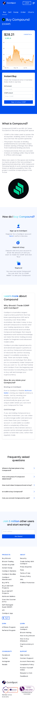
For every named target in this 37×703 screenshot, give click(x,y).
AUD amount (8, 86)
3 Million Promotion (27, 582)
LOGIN (27, 3)
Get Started (18, 536)
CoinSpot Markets (9, 571)
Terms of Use (25, 573)
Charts (31, 12)
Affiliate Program (9, 627)
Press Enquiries (26, 567)
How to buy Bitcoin (27, 635)
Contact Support (27, 658)
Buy (4, 12)
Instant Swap (7, 568)
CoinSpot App (7, 613)
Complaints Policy (27, 664)
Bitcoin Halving (25, 632)
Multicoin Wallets (8, 596)
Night (6, 618)
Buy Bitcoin (6, 558)
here (11, 236)
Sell (9, 12)
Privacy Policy (25, 576)
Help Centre (24, 655)
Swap (15, 12)
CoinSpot (11, 3)
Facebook (6, 655)
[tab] (18, 469)
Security (23, 558)
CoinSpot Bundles (9, 574)
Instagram (6, 661)
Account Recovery (27, 661)
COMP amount (8, 93)
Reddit (4, 664)
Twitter (5, 658)
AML (21, 579)
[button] (18, 469)
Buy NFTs (5, 582)
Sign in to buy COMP (18, 102)
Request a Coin (26, 673)
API (3, 610)
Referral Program (9, 630)
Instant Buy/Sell (8, 564)
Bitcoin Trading (8, 561)
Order (23, 12)
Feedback (24, 676)
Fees (22, 570)
